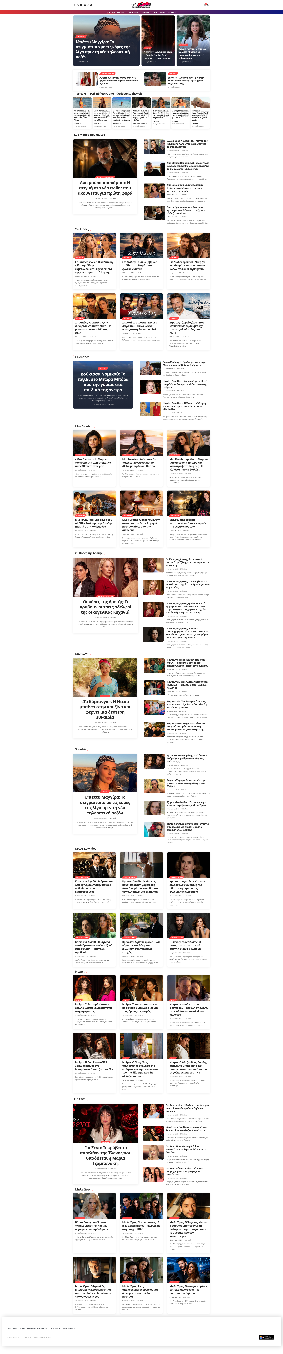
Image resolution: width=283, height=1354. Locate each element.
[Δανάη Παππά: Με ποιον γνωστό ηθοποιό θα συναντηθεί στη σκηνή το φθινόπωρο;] (193, 40)
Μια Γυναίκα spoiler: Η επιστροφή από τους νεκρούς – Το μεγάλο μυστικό (187, 523)
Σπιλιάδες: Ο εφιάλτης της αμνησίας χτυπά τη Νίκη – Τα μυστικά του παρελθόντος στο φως (94, 328)
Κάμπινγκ (81, 653)
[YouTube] (81, 5)
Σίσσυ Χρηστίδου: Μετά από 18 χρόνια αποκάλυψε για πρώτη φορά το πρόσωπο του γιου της (188, 826)
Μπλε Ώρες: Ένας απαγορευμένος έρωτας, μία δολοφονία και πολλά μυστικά (140, 1291)
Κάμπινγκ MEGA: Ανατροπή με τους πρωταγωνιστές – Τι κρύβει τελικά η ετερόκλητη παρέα (187, 704)
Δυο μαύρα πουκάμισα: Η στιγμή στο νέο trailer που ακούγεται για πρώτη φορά (105, 188)
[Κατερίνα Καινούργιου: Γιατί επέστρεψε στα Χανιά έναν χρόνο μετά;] (200, 102)
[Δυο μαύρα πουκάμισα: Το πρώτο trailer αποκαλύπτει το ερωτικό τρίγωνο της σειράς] (154, 191)
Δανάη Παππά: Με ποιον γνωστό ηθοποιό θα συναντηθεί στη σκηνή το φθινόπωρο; (193, 53)
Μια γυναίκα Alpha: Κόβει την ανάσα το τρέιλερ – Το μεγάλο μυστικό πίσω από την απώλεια (141, 525)
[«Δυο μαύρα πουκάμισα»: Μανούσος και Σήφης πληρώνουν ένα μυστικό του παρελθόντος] (154, 146)
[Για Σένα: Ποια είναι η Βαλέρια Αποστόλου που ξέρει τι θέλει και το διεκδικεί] (153, 1152)
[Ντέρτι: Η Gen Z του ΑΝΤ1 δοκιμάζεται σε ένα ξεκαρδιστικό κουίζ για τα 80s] (94, 1046)
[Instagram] (88, 5)
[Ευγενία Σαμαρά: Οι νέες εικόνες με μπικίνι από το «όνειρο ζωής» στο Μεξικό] (154, 786)
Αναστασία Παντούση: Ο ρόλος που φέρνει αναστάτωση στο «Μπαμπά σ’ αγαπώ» (118, 80)
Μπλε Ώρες (82, 1189)
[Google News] (85, 5)
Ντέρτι (147, 48)
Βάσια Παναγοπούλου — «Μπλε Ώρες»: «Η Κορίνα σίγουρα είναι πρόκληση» (91, 1225)
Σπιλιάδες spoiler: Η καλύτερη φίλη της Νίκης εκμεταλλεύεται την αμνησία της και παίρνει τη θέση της (94, 267)
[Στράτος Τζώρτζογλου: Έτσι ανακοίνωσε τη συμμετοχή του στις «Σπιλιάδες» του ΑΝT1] (188, 306)
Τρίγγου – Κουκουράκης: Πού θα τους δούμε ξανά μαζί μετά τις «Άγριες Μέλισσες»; (187, 758)
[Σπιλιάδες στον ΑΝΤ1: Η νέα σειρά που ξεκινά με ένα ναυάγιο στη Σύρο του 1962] (141, 306)
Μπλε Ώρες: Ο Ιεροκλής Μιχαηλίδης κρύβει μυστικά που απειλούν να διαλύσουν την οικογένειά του (93, 1291)
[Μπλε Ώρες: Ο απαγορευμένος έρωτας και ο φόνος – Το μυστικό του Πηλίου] (188, 1270)
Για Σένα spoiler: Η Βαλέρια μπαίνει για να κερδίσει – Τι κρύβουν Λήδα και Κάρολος (187, 1108)
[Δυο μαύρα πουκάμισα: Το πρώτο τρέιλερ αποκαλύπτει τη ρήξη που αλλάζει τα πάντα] (154, 213)
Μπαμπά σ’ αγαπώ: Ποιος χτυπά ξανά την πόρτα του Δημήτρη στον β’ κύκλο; (141, 115)
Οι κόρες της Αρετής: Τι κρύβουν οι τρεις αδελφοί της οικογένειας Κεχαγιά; (105, 607)
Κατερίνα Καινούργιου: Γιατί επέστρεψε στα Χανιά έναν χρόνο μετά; (200, 115)
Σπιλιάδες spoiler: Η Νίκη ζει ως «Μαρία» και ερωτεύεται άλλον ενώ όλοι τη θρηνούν (187, 265)
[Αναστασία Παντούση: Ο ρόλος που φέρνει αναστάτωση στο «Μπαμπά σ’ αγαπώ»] (87, 79)
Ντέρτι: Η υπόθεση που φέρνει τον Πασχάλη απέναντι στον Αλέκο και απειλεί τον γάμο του (188, 1009)
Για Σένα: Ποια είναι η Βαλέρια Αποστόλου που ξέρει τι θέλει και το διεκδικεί (186, 1149)
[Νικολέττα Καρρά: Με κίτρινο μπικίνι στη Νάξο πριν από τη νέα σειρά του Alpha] (82, 102)
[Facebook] (75, 5)
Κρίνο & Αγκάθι (85, 848)
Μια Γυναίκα (83, 426)
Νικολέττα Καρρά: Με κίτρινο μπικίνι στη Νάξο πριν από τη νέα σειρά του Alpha (82, 115)
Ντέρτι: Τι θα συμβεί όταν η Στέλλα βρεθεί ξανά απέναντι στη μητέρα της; (158, 55)
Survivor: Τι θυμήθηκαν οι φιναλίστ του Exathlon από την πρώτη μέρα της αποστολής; (186, 80)
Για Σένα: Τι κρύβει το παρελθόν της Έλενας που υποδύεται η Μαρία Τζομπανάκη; (105, 1155)
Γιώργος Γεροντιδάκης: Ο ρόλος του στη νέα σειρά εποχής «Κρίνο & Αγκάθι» (185, 945)
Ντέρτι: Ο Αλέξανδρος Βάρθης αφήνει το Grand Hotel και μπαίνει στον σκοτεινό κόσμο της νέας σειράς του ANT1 (188, 1067)
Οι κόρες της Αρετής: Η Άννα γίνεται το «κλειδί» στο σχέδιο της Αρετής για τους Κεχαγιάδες (188, 584)
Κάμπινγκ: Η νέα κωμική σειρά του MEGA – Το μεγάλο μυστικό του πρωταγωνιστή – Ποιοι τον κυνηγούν (187, 662)
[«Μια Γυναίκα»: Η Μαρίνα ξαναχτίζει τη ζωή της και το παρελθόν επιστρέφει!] (94, 443)
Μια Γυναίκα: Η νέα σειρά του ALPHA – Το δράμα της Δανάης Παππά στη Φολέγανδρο (93, 523)
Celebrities (82, 357)
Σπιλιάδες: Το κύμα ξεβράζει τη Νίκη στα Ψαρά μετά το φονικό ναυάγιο (140, 265)
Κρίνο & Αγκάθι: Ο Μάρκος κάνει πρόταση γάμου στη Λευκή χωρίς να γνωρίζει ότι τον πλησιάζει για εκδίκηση (140, 887)
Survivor (172, 74)
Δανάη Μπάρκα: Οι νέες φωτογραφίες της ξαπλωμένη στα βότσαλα (180, 114)
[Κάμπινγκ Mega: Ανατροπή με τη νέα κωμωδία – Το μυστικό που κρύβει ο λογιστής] (154, 687)
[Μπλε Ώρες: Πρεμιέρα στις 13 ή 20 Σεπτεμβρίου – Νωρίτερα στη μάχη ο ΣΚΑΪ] (141, 1206)
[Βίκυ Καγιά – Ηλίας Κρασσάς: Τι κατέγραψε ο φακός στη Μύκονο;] (161, 102)
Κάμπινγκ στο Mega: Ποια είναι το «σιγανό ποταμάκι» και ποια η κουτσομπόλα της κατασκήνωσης (186, 726)
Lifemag (96, 124)
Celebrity (116, 124)
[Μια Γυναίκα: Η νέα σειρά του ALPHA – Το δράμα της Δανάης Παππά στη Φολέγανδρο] (94, 503)
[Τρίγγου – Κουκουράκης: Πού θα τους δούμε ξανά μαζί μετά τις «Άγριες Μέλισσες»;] (154, 761)
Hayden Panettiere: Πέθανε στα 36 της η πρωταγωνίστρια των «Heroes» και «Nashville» (184, 406)
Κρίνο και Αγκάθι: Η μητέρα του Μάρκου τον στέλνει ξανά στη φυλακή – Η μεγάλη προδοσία (93, 947)
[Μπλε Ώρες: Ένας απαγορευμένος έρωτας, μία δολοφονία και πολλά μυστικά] (141, 1270)
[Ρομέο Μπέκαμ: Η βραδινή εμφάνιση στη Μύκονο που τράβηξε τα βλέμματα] (150, 368)
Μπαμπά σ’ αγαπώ (107, 74)
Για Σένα (79, 1099)
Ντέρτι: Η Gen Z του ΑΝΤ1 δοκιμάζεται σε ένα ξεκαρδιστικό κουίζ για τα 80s (94, 1065)
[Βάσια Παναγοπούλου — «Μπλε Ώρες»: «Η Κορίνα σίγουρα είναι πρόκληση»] (94, 1206)
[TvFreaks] (141, 5)
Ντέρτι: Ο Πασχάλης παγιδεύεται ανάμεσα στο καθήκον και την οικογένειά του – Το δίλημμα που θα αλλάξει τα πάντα (140, 1069)
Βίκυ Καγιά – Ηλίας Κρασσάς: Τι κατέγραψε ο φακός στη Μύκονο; (161, 114)
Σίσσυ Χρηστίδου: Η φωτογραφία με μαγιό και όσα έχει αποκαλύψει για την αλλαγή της (102, 115)
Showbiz (81, 36)
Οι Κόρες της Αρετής (88, 553)
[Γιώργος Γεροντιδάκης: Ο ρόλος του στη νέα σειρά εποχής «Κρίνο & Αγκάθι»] (188, 925)
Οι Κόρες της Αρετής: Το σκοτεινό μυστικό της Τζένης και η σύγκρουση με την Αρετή (187, 562)
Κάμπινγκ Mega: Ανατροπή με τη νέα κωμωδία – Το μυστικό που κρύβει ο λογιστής (187, 684)
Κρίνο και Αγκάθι (82, 877)
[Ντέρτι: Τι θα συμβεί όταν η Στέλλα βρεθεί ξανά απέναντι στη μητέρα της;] (158, 40)
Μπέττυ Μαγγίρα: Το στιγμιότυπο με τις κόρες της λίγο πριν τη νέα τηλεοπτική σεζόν (103, 49)
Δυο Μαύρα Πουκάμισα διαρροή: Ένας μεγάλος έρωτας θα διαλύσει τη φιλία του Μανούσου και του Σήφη (188, 166)
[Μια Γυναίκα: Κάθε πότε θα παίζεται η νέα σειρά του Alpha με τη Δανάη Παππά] (141, 443)
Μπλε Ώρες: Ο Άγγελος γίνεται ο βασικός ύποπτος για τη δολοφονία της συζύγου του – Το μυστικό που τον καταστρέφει (188, 1229)
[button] (208, 5)
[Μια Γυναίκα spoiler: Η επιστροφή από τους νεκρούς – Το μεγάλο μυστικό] (188, 503)
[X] (77, 5)
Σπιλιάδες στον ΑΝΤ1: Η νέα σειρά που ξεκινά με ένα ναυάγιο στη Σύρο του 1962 (139, 326)
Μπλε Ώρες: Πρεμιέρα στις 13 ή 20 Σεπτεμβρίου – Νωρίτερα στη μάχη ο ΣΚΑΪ (141, 1225)
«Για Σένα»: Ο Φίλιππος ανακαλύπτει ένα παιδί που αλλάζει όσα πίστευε (186, 1129)
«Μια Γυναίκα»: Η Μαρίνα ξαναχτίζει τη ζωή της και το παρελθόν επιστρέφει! (93, 462)
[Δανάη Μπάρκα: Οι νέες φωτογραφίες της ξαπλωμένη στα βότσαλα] (180, 102)
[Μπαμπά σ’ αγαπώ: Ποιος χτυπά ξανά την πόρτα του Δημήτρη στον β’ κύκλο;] (141, 102)
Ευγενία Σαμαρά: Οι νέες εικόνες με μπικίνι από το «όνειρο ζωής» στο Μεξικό (186, 783)
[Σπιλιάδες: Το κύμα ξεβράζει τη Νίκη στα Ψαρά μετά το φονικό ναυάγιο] (141, 245)
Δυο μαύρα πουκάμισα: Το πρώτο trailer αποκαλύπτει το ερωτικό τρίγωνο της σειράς (185, 188)
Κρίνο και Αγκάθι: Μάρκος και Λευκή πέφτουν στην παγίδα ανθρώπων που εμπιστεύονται (94, 887)
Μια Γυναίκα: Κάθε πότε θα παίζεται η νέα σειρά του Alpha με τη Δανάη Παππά (139, 462)
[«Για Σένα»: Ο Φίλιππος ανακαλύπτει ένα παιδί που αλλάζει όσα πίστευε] (153, 1133)
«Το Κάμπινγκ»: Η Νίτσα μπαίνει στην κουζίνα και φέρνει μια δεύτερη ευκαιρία (105, 709)
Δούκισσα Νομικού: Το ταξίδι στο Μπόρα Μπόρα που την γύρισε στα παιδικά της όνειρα (121, 115)
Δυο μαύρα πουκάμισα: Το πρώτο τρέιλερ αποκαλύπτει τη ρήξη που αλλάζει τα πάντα (186, 210)
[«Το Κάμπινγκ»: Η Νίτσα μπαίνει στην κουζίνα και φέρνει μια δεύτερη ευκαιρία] (105, 677)
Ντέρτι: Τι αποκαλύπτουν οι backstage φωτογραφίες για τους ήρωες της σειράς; (140, 1007)
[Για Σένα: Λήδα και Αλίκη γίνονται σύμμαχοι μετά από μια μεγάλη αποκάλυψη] (153, 1174)
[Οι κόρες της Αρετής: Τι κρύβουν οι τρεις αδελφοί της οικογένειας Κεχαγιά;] (105, 577)
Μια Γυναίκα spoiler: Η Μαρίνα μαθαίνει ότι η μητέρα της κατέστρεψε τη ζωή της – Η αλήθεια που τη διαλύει (188, 464)
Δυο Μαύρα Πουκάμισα (89, 134)
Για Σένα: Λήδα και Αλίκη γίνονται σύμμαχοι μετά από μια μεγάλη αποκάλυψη (184, 1171)
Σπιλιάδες (82, 229)
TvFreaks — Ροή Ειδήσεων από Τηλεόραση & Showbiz (108, 93)
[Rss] (91, 5)
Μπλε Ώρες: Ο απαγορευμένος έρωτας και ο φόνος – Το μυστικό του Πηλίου (188, 1289)
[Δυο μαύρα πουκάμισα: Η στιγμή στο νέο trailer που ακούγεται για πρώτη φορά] (105, 158)
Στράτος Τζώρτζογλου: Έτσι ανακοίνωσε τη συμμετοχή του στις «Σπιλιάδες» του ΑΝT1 (186, 328)
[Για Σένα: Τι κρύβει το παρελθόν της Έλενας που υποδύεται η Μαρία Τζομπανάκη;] (105, 1123)
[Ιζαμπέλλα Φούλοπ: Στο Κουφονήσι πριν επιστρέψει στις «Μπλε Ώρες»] (154, 808)
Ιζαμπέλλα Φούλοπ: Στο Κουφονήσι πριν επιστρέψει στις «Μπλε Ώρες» (186, 804)
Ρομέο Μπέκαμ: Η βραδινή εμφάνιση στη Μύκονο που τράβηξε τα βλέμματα (185, 363)
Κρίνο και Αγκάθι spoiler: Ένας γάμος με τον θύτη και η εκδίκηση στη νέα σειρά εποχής (141, 947)
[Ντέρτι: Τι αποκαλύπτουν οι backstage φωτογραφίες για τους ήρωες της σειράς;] (141, 988)
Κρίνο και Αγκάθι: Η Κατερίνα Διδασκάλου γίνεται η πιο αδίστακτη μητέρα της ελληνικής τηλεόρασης (188, 887)
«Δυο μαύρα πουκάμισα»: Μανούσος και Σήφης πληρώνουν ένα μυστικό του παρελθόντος (187, 143)
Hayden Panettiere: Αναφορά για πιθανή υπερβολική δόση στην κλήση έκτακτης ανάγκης (185, 384)
